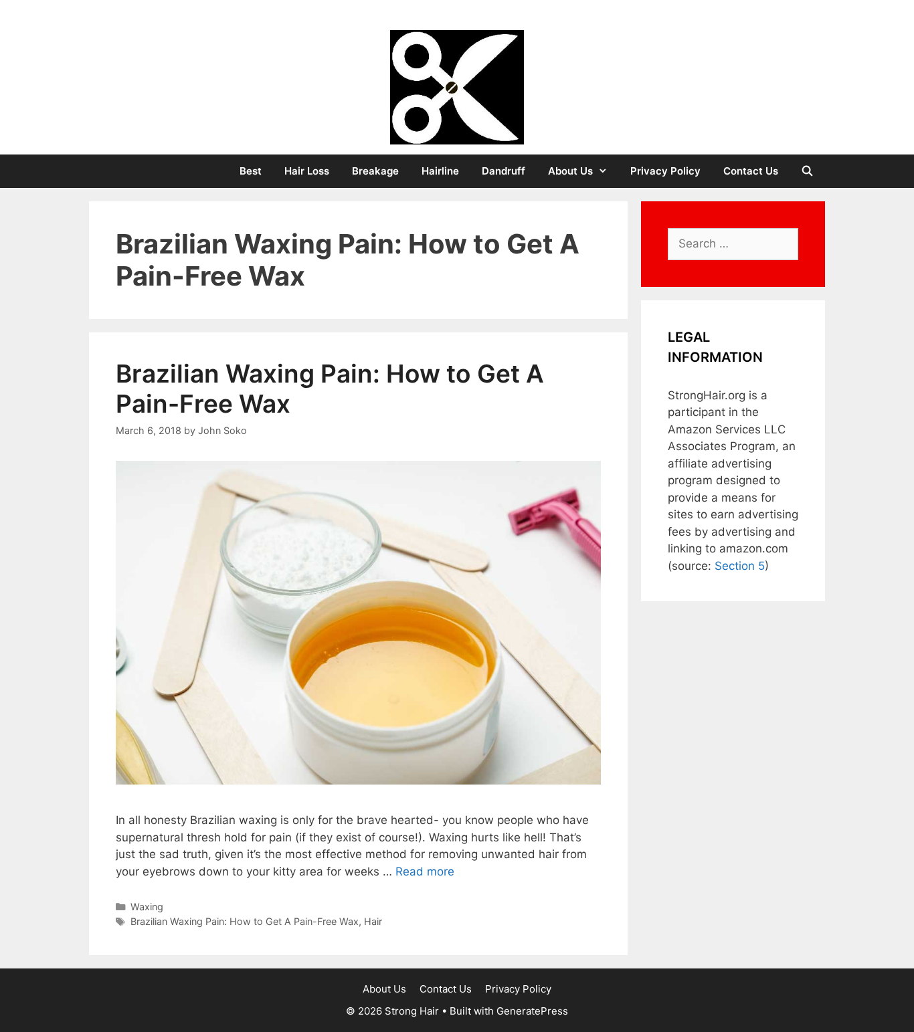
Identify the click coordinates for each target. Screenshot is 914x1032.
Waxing (146, 906)
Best (251, 171)
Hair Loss (306, 171)
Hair (373, 921)
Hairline (440, 171)
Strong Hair (457, 20)
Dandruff (503, 171)
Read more (424, 871)
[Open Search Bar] (807, 171)
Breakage (375, 171)
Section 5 (740, 566)
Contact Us (750, 171)
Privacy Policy (665, 171)
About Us (570, 171)
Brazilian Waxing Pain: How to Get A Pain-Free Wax (330, 388)
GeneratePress (532, 1011)
